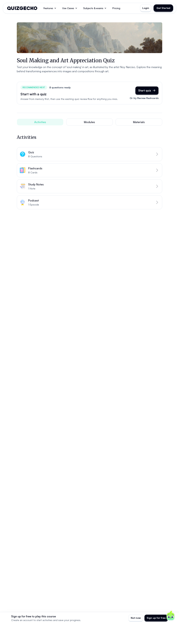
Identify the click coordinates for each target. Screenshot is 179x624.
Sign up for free (156, 617)
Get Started (163, 7)
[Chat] (170, 615)
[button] (89, 154)
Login (145, 7)
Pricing (116, 8)
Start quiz (144, 90)
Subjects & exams (93, 8)
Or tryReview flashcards (144, 98)
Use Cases (68, 8)
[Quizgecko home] (22, 8)
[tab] (40, 122)
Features (48, 8)
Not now (136, 617)
